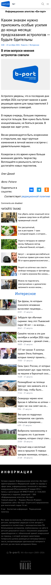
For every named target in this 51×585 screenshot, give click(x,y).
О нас (3, 509)
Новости (24, 45)
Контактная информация (17, 509)
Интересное (34, 45)
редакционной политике (35, 196)
